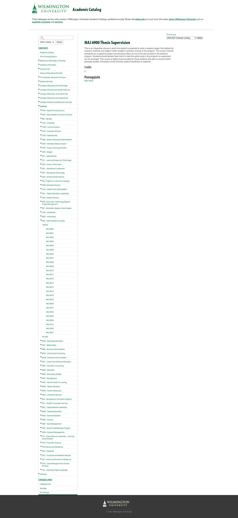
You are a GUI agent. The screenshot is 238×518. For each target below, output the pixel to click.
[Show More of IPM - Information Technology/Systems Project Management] (41, 201)
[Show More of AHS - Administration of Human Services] (41, 114)
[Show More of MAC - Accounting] (41, 216)
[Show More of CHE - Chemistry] (41, 122)
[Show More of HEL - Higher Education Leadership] (41, 193)
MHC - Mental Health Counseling (54, 382)
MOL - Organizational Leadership (54, 407)
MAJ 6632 (50, 312)
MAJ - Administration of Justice (53, 220)
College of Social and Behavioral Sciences (56, 102)
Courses (43, 106)
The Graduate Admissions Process (53, 77)
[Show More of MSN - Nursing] (41, 419)
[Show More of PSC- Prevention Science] (41, 442)
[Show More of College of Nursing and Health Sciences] (39, 89)
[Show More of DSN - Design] (41, 151)
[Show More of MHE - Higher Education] (41, 386)
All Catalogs (44, 492)
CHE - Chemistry (48, 123)
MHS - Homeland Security (51, 394)
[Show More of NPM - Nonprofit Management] (41, 431)
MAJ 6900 (50, 328)
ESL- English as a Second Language (56, 181)
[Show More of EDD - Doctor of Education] (41, 164)
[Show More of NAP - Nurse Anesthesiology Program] (41, 427)
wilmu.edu (140, 19)
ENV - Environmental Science (53, 177)
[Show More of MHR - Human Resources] (41, 390)
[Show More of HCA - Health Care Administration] (41, 188)
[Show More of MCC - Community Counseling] (41, 352)
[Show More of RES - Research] (41, 450)
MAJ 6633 (50, 316)
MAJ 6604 (50, 245)
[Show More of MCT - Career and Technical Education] (41, 361)
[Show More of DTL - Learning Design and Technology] (41, 159)
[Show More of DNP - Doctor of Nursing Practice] (41, 147)
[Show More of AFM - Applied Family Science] (41, 110)
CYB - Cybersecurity (49, 135)
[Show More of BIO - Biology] (41, 118)
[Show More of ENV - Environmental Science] (41, 176)
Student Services (46, 81)
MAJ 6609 (50, 266)
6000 (46, 225)
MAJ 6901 (50, 332)
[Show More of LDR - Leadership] (41, 211)
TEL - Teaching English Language (54, 470)
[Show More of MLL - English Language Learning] (41, 402)
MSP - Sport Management (51, 424)
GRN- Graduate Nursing (51, 185)
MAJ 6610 (50, 270)
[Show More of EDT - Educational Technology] (41, 172)
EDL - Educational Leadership (53, 168)
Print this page (171, 34)
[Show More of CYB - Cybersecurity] (41, 135)
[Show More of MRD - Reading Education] (41, 411)
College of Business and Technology (53, 85)
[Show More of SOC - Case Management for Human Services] (41, 463)
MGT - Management (49, 378)
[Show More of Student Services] (39, 81)
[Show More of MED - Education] (41, 369)
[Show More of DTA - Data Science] (41, 155)
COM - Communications (51, 127)
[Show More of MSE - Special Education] (41, 415)
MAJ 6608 (50, 262)
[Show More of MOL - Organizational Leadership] (41, 406)
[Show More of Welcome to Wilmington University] (39, 60)
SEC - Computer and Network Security (56, 455)
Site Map (43, 488)
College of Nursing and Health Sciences (55, 89)
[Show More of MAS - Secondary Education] (41, 340)
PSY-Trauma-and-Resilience (52, 447)
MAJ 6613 (50, 283)
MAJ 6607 (50, 258)
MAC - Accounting (49, 216)
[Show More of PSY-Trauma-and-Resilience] (41, 446)
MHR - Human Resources (51, 390)
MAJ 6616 (50, 295)
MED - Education (48, 370)
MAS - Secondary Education (52, 341)
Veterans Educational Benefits (51, 73)
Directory (43, 474)
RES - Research (48, 451)
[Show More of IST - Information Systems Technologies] (41, 207)
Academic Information (48, 65)
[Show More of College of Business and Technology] (39, 85)
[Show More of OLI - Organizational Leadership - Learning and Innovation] (41, 435)
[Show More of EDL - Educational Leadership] (41, 168)
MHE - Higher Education (51, 386)
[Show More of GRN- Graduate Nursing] (41, 184)
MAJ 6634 (50, 320)
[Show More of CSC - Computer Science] (41, 130)
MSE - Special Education (51, 415)
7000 (46, 336)
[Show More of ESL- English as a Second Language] (41, 180)
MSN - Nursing (47, 419)
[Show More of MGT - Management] (41, 377)
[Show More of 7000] (43, 336)
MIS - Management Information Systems (57, 399)
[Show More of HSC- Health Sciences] (41, 197)
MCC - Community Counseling (53, 353)
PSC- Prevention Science (51, 443)
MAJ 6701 (50, 324)
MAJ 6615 (50, 291)
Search (59, 42)
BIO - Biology (47, 118)
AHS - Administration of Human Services (57, 114)
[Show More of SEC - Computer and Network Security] (41, 454)
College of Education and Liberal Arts (54, 94)
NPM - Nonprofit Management (53, 432)
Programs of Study (47, 52)
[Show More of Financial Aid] (39, 68)
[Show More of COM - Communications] (41, 126)
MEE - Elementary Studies (52, 374)
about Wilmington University (182, 19)
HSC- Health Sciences (50, 197)
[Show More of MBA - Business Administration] (41, 348)
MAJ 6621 (50, 307)
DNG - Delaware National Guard (54, 143)
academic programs (41, 21)
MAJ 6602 (50, 237)
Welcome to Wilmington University (52, 60)
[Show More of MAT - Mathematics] (41, 344)
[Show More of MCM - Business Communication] (41, 357)
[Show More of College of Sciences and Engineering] (39, 97)
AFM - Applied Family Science (53, 110)
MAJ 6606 (50, 254)
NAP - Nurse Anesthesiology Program (56, 428)
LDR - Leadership (48, 212)
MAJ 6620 (50, 303)
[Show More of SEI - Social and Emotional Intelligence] (41, 459)
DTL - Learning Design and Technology (56, 160)
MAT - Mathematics (49, 345)
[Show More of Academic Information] (39, 64)
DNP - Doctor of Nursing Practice (54, 148)
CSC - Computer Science (51, 131)
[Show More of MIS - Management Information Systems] (41, 398)
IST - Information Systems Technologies (56, 208)
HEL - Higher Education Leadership (55, 193)
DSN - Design (47, 152)
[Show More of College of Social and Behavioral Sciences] (39, 101)
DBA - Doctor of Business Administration (57, 139)
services (59, 21)
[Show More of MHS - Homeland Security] (41, 394)
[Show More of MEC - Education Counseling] (41, 365)
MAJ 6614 (50, 287)
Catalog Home (45, 484)
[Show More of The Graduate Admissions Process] (39, 76)
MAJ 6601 (50, 233)
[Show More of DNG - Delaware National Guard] (41, 143)
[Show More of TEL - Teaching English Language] (41, 469)
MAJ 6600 (50, 229)
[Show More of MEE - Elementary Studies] (41, 373)
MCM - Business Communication (54, 357)
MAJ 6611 (50, 274)
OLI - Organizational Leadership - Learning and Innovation (58, 437)
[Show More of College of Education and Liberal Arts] (39, 93)
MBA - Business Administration (53, 349)
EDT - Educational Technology (53, 172)
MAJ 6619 (50, 299)
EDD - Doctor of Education (52, 164)
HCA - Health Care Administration (54, 189)
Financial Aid (45, 69)
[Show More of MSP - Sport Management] (41, 423)
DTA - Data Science (49, 156)
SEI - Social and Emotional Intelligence (56, 459)
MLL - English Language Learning (55, 403)
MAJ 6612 (50, 278)
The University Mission (48, 56)
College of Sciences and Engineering (54, 98)
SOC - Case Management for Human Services (56, 464)
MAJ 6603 (50, 241)
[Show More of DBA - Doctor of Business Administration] (41, 139)
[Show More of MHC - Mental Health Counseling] (41, 381)
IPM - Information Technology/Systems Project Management (56, 202)
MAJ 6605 (50, 249)
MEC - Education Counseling (53, 365)
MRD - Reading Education (52, 411)
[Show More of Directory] (39, 473)
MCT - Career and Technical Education (56, 361)
